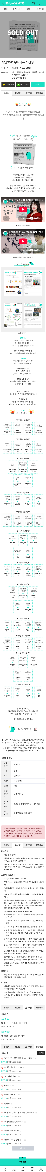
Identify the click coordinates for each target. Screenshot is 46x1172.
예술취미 (40, 9)
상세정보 (6, 93)
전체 (5, 9)
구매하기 (23, 1162)
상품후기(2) (28, 93)
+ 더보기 (23, 1148)
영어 (29, 9)
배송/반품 (17, 93)
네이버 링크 (24, 84)
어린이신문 (17, 9)
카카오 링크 (10, 84)
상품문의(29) (39, 93)
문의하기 (41, 1053)
